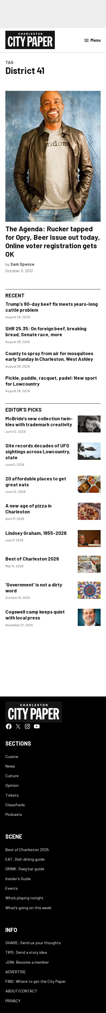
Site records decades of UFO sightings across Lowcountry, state (37, 451)
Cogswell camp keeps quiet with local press (35, 614)
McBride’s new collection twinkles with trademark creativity (39, 421)
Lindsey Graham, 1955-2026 (36, 533)
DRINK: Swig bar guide (24, 868)
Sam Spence (22, 264)
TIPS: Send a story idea (26, 952)
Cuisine (11, 756)
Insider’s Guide (18, 878)
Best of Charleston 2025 (27, 849)
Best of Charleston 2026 (32, 558)
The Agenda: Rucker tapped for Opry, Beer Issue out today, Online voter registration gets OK (52, 241)
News (10, 766)
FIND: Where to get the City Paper (35, 981)
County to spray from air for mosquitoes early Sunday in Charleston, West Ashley (49, 356)
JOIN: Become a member (27, 962)
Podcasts (13, 814)
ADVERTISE (15, 971)
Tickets (12, 795)
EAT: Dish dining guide (25, 859)
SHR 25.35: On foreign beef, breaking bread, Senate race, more (45, 331)
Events (11, 888)
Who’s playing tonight (24, 897)
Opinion (12, 785)
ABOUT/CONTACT (21, 990)
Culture (12, 775)
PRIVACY (12, 1000)
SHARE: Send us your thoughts (33, 942)
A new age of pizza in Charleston (28, 508)
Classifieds (15, 804)
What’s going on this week (28, 907)
